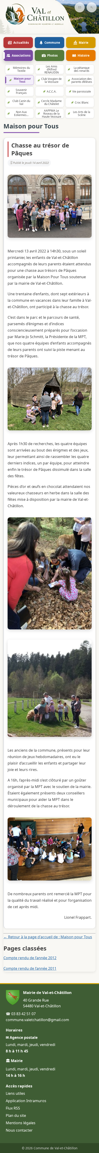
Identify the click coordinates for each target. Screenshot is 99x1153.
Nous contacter (19, 1130)
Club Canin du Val (21, 102)
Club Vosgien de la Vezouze (51, 80)
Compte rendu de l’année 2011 (29, 968)
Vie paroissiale (81, 91)
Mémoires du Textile (21, 69)
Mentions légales (20, 1122)
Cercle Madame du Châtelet (51, 102)
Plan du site (16, 1115)
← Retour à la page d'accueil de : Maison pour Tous (47, 936)
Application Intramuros (26, 1100)
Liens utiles (15, 1093)
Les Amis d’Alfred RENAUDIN (51, 69)
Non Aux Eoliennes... (21, 113)
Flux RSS (13, 1108)
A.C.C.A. (51, 91)
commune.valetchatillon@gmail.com (37, 1019)
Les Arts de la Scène (81, 113)
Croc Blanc (82, 102)
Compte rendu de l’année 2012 (29, 957)
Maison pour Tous (22, 80)
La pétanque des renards (82, 69)
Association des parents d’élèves (81, 80)
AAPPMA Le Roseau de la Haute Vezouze (51, 113)
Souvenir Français (21, 91)
